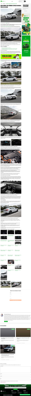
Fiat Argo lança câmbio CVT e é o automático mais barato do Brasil (9, 48)
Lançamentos (4, 3)
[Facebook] (1, 393)
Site (0, 378)
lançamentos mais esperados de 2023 (7, 26)
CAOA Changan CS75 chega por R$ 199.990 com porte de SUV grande (7, 355)
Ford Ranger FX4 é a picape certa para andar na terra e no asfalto (9, 49)
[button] (12, 1)
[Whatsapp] (8, 393)
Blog (1, 3)
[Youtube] (5, 393)
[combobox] (21, 1)
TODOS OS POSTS (6, 321)
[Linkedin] (4, 393)
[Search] (25, 1)
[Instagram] (2, 393)
